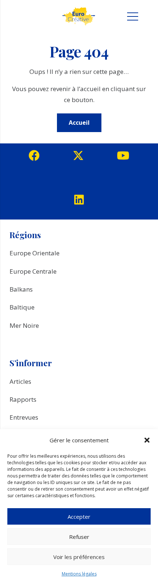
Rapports (23, 399)
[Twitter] (78, 155)
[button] (147, 440)
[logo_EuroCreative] (78, 16)
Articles (20, 381)
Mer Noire (24, 325)
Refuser (79, 536)
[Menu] (132, 16)
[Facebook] (34, 155)
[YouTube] (123, 155)
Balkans (21, 289)
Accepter (79, 516)
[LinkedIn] (79, 199)
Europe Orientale (35, 253)
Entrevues (24, 417)
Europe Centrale (33, 271)
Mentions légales (79, 574)
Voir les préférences (79, 556)
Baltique (22, 307)
